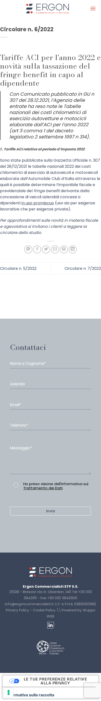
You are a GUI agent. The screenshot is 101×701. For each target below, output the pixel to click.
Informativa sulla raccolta (30, 694)
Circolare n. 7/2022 (82, 268)
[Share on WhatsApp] (28, 249)
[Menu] (93, 8)
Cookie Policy (44, 610)
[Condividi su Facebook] (37, 249)
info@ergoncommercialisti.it (29, 604)
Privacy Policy (17, 610)
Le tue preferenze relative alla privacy (55, 681)
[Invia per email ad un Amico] (55, 249)
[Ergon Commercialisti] (47, 8)
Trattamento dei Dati (43, 488)
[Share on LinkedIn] (73, 249)
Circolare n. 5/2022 (18, 268)
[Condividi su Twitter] (46, 249)
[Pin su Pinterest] (64, 249)
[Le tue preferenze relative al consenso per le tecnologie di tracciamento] (8, 692)
